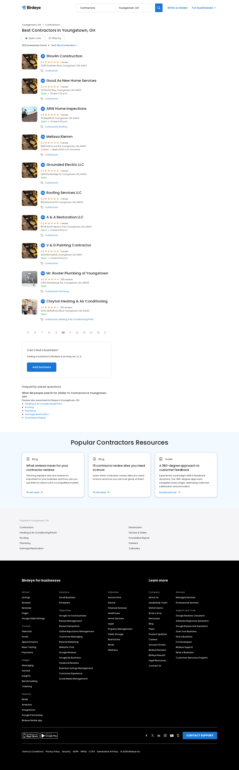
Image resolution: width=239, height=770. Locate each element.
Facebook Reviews (69, 662)
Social (25, 636)
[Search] (159, 8)
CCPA (92, 751)
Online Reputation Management (76, 631)
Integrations (28, 709)
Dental (111, 602)
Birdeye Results (157, 655)
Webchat (27, 631)
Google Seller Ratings (33, 618)
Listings (26, 597)
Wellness (113, 649)
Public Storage (115, 634)
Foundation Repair (35, 417)
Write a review (177, 8)
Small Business (67, 597)
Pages (25, 613)
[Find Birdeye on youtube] (172, 735)
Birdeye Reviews (157, 649)
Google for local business (72, 615)
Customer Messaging (71, 636)
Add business (41, 367)
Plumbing (64, 291)
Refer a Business (185, 652)
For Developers (184, 641)
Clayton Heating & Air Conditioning (77, 301)
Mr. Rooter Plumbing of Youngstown (77, 273)
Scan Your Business (186, 631)
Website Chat (66, 647)
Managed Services (185, 597)
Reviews (26, 602)
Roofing (63, 126)
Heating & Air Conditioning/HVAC (76, 319)
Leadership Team (158, 602)
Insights (26, 675)
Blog (151, 623)
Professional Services (187, 602)
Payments (27, 652)
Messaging (28, 665)
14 (91, 333)
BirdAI (25, 699)
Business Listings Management (76, 668)
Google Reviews (67, 652)
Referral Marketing (69, 641)
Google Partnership (32, 715)
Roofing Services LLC (64, 193)
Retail (111, 644)
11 (70, 333)
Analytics (27, 704)
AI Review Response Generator (192, 620)
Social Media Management (73, 678)
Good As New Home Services (71, 80)
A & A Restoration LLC (65, 217)
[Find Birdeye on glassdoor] (178, 735)
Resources (154, 618)
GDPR (76, 751)
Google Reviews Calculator (190, 615)
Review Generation (69, 626)
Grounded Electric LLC (65, 165)
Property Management (120, 628)
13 (84, 333)
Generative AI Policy (107, 751)
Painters (133, 543)
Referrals (26, 607)
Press (151, 628)
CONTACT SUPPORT (199, 735)
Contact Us (155, 665)
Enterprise (64, 602)
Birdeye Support (184, 647)
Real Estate (114, 639)
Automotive (114, 597)
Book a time (155, 613)
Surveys (26, 670)
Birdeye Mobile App (32, 720)
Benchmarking (29, 681)
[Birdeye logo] (32, 7)
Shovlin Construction (64, 56)
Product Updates (158, 634)
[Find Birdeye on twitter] (152, 735)
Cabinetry (134, 548)
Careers (153, 639)
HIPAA (84, 751)
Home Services (116, 618)
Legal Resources (157, 660)
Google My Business (70, 657)
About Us (154, 597)
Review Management (70, 620)
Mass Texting (29, 647)
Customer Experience (70, 673)
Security (66, 751)
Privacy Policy (53, 751)
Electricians (135, 527)
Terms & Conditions (33, 751)
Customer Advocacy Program (192, 657)
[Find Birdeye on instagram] (165, 735)
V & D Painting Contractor (68, 245)
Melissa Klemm (59, 136)
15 (98, 333)
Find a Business (184, 636)
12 (77, 333)
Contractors (51, 70)
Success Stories (157, 644)
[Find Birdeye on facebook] (146, 735)
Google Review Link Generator (192, 626)
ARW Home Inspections (66, 108)
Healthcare (114, 613)
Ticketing (27, 686)
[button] (28, 332)
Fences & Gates (138, 532)
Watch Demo (156, 607)
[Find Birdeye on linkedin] (158, 735)
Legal (111, 623)
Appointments (30, 641)
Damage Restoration (37, 414)
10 (63, 333)
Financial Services (117, 607)
